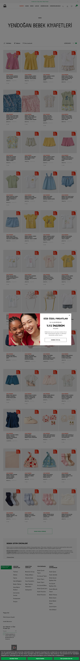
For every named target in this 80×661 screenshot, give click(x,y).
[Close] (69, 315)
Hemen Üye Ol (55, 340)
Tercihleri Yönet (14, 658)
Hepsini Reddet (40, 658)
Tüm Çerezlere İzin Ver (66, 658)
